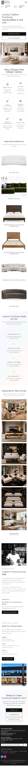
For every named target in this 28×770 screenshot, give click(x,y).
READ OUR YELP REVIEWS (10, 612)
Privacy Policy (13, 751)
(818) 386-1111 (5, 652)
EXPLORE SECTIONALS (14, 33)
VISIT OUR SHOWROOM (14, 38)
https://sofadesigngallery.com (19, 760)
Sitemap (4, 753)
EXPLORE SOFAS (14, 533)
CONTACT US (14, 710)
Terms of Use (4, 751)
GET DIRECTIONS (8, 658)
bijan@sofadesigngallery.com (9, 654)
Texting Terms (23, 751)
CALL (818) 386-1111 (14, 714)
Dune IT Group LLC (15, 762)
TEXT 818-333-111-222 (14, 719)
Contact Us (12, 753)
